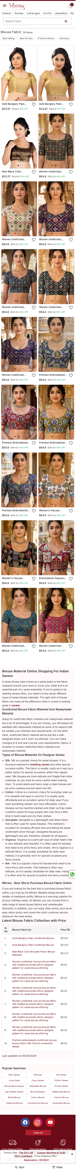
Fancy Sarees (38, 1080)
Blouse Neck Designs (14, 1086)
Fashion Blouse (61, 1097)
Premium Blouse (46, 38)
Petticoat (38, 1074)
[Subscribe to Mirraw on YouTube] (50, 1122)
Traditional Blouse (14, 1103)
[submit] (66, 21)
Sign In (38, 1132)
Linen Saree (14, 1080)
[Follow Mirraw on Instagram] (37, 1122)
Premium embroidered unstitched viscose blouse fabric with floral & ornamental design (34, 1043)
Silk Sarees (61, 1074)
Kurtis (47, 13)
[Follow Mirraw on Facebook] (25, 1122)
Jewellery (61, 13)
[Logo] (17, 6)
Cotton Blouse (38, 1097)
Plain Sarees (14, 1074)
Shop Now (22, 95)
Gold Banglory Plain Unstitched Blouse (33, 938)
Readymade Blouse (61, 1091)
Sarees (19, 13)
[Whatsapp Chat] (71, 874)
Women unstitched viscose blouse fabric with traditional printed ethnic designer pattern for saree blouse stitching (34, 964)
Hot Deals (64, 38)
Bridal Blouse (14, 1097)
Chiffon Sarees (61, 1080)
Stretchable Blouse (61, 1103)
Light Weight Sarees (14, 1091)
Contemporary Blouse (38, 1103)
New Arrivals (26, 38)
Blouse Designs (38, 1091)
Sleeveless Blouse (38, 1086)
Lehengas (33, 13)
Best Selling (8, 38)
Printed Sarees (61, 1086)
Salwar (6, 13)
